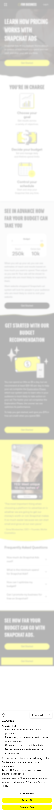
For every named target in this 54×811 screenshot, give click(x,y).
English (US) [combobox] (37, 715)
